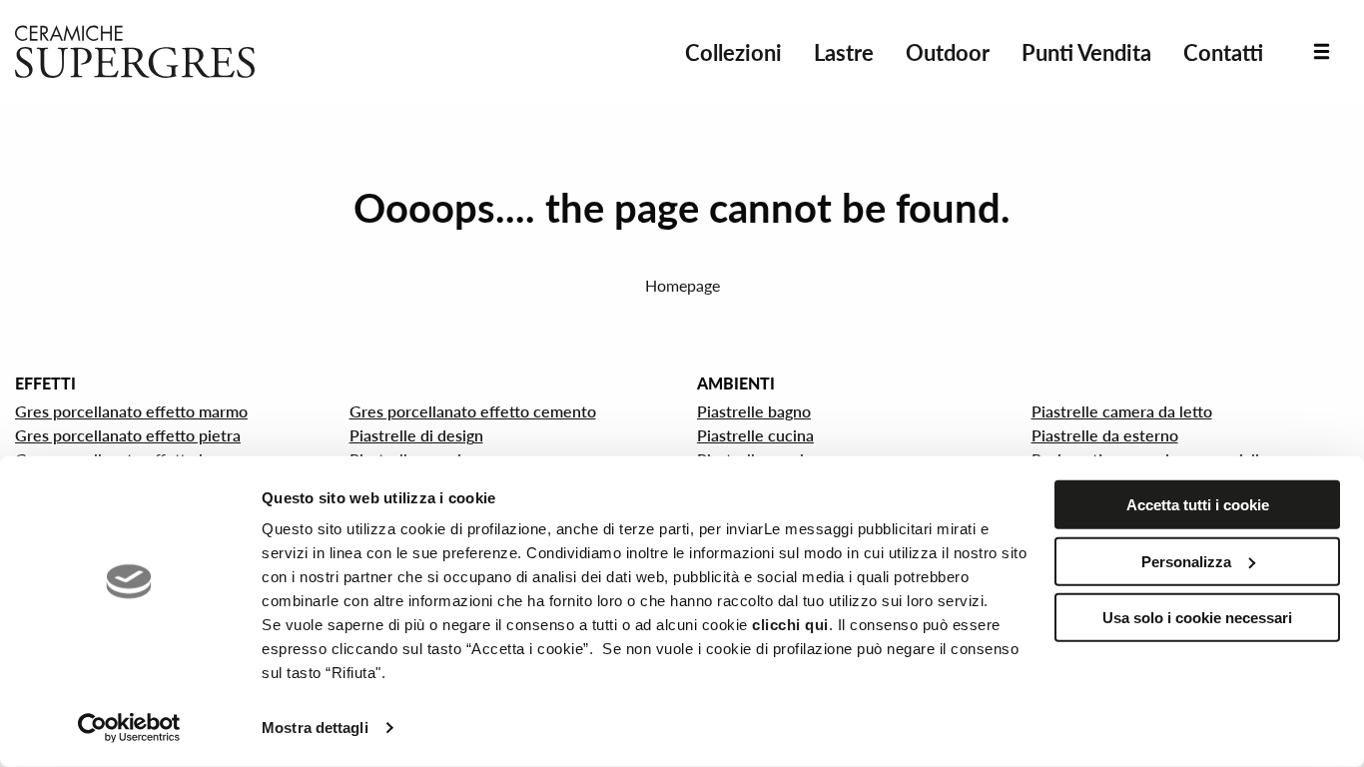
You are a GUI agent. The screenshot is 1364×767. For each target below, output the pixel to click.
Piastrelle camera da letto (1121, 410)
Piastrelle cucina (755, 434)
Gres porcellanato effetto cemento (472, 410)
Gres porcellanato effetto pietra (128, 434)
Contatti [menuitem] (1223, 52)
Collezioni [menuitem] (733, 52)
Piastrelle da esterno (1104, 434)
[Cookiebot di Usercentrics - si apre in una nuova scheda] (129, 728)
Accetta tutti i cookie (1197, 504)
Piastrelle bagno (754, 410)
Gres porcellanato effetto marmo (131, 410)
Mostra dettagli (315, 727)
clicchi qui (790, 624)
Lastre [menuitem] (844, 52)
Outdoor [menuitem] (948, 52)
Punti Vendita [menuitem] (1086, 52)
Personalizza (1186, 560)
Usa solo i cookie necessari (1197, 617)
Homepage (682, 285)
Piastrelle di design (416, 434)
